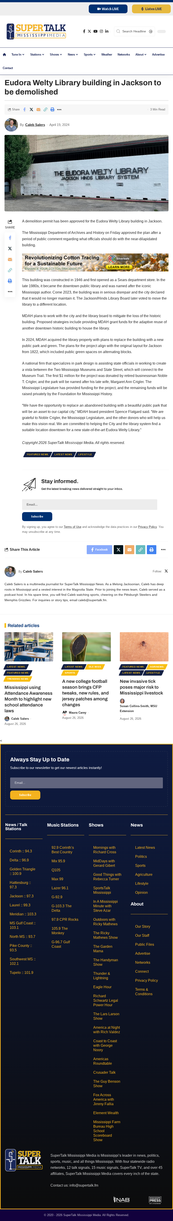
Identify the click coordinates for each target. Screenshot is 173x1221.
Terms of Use (72, 527)
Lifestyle (85, 454)
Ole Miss (95, 666)
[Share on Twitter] (31, 109)
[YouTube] (95, 31)
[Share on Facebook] (24, 109)
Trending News (17, 679)
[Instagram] (101, 31)
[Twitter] (89, 31)
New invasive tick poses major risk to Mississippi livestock (141, 687)
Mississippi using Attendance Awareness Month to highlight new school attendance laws (28, 699)
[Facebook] (84, 31)
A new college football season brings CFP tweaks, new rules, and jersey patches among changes (85, 693)
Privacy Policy (147, 527)
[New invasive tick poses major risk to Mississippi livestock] (144, 646)
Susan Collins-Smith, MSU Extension (138, 708)
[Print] (52, 109)
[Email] (38, 109)
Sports (70, 673)
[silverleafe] (95, 262)
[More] (59, 109)
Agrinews (157, 666)
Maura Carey (77, 712)
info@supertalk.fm (83, 1185)
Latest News (63, 454)
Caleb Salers (35, 125)
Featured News (37, 454)
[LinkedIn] (106, 31)
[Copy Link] (45, 109)
